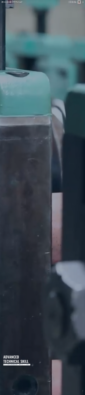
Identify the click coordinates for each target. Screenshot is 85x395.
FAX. (72, 2)
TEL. (72, 1)
